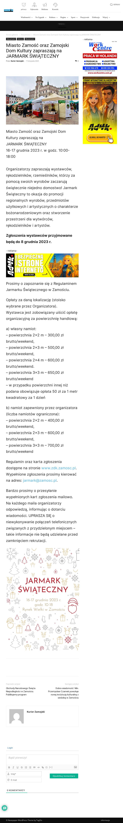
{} (47, 767)
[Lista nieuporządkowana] (30, 767)
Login (10, 747)
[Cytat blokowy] (34, 767)
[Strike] (22, 767)
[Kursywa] (13, 767)
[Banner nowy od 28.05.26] (100, 74)
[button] (114, 4)
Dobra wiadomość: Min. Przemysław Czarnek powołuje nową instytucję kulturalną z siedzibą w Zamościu (63, 693)
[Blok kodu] (38, 767)
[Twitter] (16, 68)
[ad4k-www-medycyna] (100, 143)
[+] (50, 767)
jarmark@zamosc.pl (40, 480)
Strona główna (12, 34)
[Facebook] (9, 68)
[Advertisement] (100, 160)
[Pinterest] (23, 68)
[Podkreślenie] (17, 767)
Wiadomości (30, 39)
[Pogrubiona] (9, 767)
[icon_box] (24, 7)
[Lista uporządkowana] (26, 767)
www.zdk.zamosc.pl (58, 468)
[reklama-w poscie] (42, 265)
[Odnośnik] (43, 767)
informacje (105, 820)
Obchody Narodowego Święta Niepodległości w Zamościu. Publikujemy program (20, 691)
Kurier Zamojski (17, 61)
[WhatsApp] (30, 68)
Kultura (20, 39)
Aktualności (25, 34)
